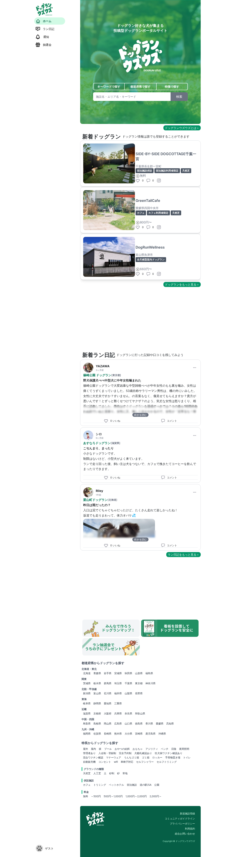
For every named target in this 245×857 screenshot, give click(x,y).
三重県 (118, 703)
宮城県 (118, 673)
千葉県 (128, 683)
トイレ (187, 757)
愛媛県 (159, 723)
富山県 (97, 693)
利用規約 (190, 828)
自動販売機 (89, 761)
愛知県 (107, 703)
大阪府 (107, 713)
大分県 (128, 733)
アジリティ (151, 748)
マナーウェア (113, 757)
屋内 (93, 748)
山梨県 (128, 693)
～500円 (96, 796)
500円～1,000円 (113, 796)
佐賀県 (97, 733)
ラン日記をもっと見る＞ (183, 554)
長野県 (139, 693)
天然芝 (87, 773)
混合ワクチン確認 (93, 757)
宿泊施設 (132, 784)
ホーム (47, 21)
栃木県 (97, 683)
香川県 (149, 723)
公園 (156, 784)
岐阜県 (87, 703)
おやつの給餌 (122, 748)
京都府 (97, 713)
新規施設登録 (187, 813)
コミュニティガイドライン (180, 818)
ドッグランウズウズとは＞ (182, 128)
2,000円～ (156, 796)
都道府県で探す (140, 86)
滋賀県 (87, 713)
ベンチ (164, 748)
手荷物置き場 (172, 757)
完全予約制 (125, 753)
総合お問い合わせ (185, 833)
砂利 (111, 773)
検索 (179, 96)
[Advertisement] (140, 319)
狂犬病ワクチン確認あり (168, 753)
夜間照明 (184, 748)
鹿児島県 (150, 733)
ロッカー (157, 757)
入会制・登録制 (107, 753)
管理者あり (89, 753)
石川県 (107, 693)
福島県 (149, 673)
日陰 (173, 748)
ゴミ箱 (145, 757)
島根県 (97, 723)
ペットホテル (116, 784)
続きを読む (140, 414)
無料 (85, 796)
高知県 (170, 723)
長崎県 (107, 733)
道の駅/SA (145, 784)
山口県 (128, 723)
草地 (125, 773)
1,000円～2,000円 (136, 796)
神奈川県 (150, 683)
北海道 (87, 673)
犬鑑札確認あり (143, 753)
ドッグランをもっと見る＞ (182, 284)
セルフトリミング (167, 761)
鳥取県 (87, 723)
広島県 (118, 723)
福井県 (118, 693)
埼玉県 (118, 683)
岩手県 (107, 673)
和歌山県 (140, 713)
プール (108, 748)
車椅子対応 (127, 761)
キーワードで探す (108, 86)
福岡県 (87, 733)
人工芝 (97, 773)
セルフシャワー (145, 761)
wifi (116, 761)
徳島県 (139, 723)
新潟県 (87, 693)
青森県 (97, 673)
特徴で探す (172, 86)
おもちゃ (138, 748)
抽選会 (47, 45)
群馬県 (107, 683)
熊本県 (118, 733)
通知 (46, 37)
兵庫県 (118, 713)
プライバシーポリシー (182, 823)
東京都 (139, 683)
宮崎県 (139, 733)
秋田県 (128, 673)
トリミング (99, 784)
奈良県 (128, 713)
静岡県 (97, 703)
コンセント (104, 761)
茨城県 (87, 683)
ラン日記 (48, 29)
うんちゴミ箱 (131, 757)
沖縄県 (162, 733)
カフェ (87, 784)
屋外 (85, 748)
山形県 (139, 673)
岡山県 (107, 723)
